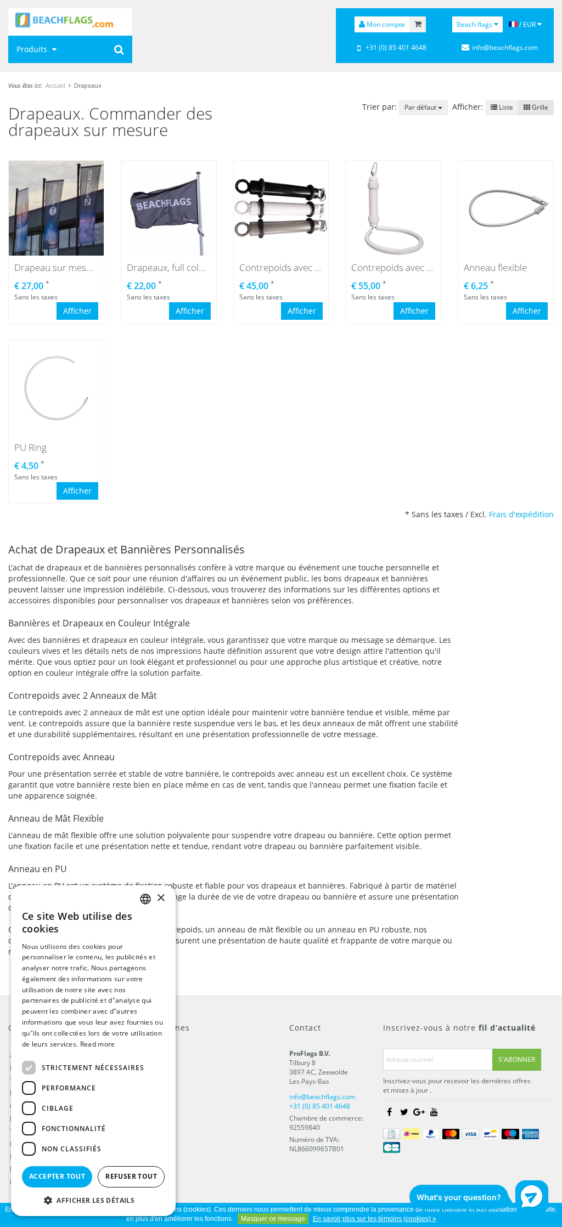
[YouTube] (434, 1111)
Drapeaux (88, 85)
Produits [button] (32, 49)
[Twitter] (404, 1111)
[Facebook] (389, 1111)
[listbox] (145, 899)
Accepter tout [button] (57, 1176)
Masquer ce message (273, 1219)
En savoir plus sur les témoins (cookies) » (374, 1219)
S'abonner (516, 1059)
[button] (93, 1200)
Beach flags (475, 24)
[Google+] (419, 1111)
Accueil (55, 85)
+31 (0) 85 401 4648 (396, 47)
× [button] (160, 898)
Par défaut (421, 107)
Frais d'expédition (521, 514)
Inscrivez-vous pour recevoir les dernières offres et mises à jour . (457, 1085)
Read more (97, 1044)
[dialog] (93, 1050)
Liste (505, 107)
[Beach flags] (70, 22)
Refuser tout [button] (131, 1176)
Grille (539, 107)
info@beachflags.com (505, 47)
